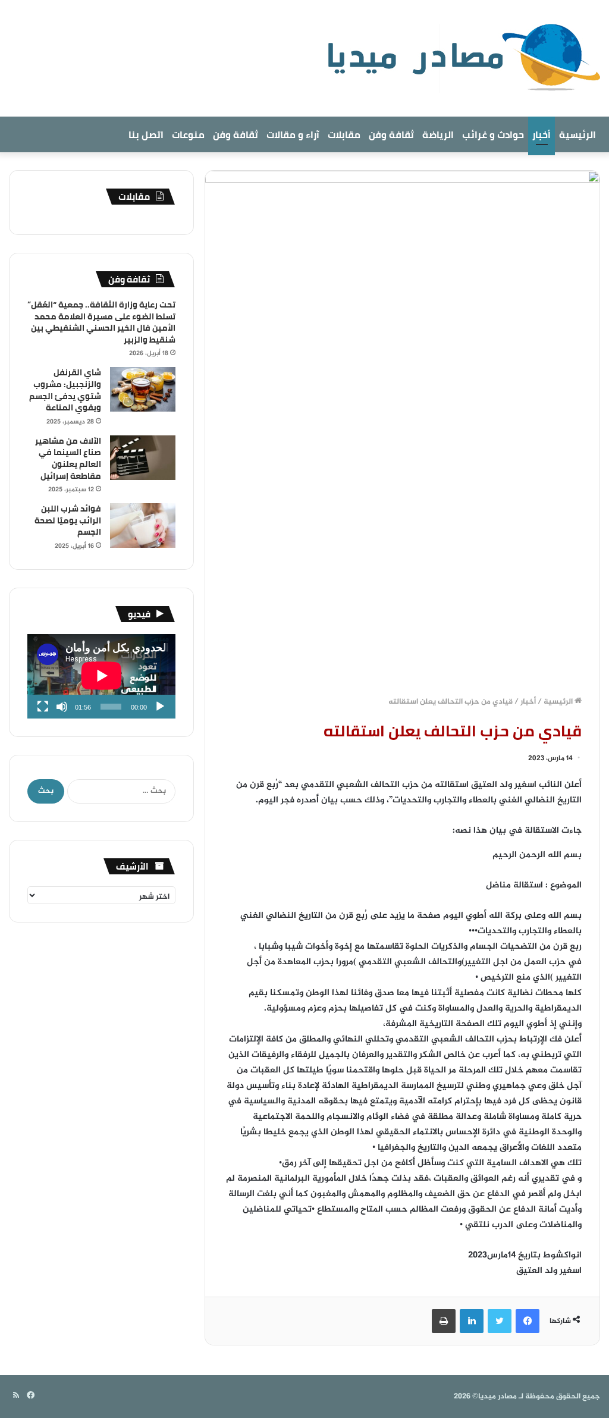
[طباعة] (444, 1321)
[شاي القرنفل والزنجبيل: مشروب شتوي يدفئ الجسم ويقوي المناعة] (142, 389)
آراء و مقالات (292, 134)
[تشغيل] (160, 707)
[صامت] (62, 707)
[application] (101, 676)
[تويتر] (499, 1321)
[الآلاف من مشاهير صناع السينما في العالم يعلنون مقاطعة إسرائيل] (142, 457)
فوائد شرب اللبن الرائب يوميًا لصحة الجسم (67, 520)
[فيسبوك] (527, 1321)
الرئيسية (577, 134)
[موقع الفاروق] (456, 58)
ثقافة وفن (391, 134)
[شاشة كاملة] (43, 707)
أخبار (541, 134)
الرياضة (438, 134)
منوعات (188, 134)
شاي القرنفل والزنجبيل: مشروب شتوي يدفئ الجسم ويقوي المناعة (65, 390)
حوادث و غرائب (493, 134)
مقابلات (344, 134)
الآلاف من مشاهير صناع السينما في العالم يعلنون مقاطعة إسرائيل (68, 458)
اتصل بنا (146, 134)
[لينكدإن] (472, 1321)
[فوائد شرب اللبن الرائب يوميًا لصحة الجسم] (142, 525)
